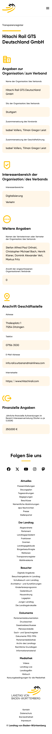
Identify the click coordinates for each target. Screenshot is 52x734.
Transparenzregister (26, 556)
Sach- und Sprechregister (26, 632)
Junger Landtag (26, 602)
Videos (26, 663)
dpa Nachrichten (26, 507)
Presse (26, 511)
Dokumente (26, 613)
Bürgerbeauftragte (26, 549)
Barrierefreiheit (26, 717)
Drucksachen (26, 621)
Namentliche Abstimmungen (26, 504)
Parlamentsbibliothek (26, 639)
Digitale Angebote (26, 572)
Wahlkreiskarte (26, 560)
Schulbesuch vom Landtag (26, 580)
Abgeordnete (26, 527)
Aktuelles (26, 481)
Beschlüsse (26, 500)
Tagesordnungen (26, 493)
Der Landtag (26, 522)
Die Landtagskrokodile (26, 605)
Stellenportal (26, 515)
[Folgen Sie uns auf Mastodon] (43, 469)
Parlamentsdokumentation (26, 618)
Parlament (26, 531)
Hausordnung (26, 594)
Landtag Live (26, 667)
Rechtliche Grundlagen (26, 647)
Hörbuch (26, 674)
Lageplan (26, 598)
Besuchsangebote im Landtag (26, 576)
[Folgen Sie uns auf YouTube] (26, 469)
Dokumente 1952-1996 (26, 636)
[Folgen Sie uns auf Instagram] (34, 469)
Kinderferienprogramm (26, 587)
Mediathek (26, 658)
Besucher (26, 567)
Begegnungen (26, 497)
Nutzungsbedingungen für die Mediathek (26, 677)
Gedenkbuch (26, 591)
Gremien (26, 542)
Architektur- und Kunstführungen (26, 583)
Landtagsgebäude (26, 545)
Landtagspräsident (26, 534)
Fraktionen (26, 538)
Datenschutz (26, 713)
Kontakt (26, 709)
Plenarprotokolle (26, 629)
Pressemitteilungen (26, 486)
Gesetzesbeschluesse (26, 625)
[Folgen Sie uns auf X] (17, 469)
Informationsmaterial (26, 650)
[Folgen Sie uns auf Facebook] (8, 469)
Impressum (26, 720)
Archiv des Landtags (26, 643)
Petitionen (26, 553)
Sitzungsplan (26, 489)
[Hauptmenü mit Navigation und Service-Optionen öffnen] (47, 8)
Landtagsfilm (26, 670)
